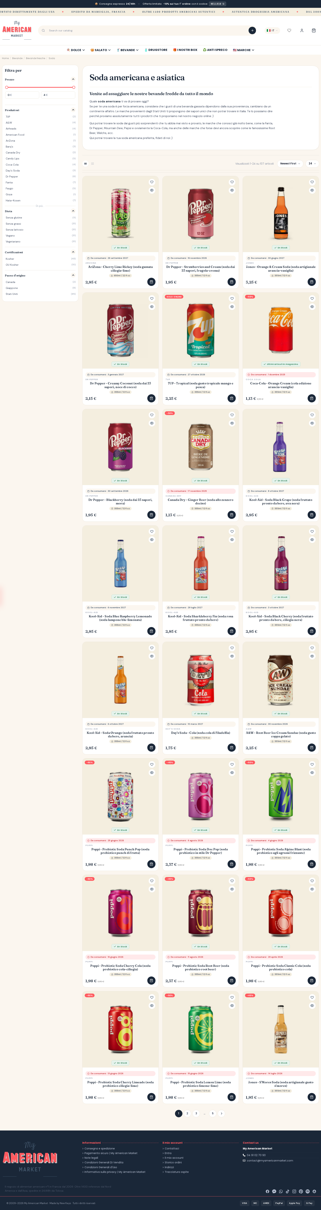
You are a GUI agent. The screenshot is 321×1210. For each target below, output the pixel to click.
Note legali (91, 1158)
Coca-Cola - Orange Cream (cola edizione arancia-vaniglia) (280, 385)
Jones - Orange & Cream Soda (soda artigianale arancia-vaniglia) (281, 268)
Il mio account (174, 1158)
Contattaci (172, 1148)
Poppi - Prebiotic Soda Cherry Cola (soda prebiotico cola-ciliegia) (120, 967)
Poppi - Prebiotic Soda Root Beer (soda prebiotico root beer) (200, 967)
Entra (168, 1153)
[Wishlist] (289, 30)
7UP (168, 379)
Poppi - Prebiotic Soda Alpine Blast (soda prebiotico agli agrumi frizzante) (281, 851)
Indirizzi (169, 1167)
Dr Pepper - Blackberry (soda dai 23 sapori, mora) (120, 501)
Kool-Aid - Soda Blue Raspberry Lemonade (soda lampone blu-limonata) (120, 618)
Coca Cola (253, 379)
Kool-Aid (252, 495)
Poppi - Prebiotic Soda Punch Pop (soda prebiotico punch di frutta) (120, 851)
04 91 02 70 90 (256, 1155)
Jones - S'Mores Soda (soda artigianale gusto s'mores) (280, 1084)
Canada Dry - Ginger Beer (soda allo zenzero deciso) (200, 501)
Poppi (89, 845)
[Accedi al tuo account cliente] (302, 30)
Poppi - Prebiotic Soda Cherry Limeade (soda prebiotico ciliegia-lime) (120, 1084)
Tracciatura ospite (177, 1172)
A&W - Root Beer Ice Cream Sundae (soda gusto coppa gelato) (281, 734)
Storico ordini (173, 1162)
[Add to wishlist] (152, 182)
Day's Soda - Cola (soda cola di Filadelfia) (200, 733)
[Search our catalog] (252, 30)
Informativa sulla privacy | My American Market (115, 1172)
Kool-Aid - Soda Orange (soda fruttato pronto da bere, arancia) (120, 734)
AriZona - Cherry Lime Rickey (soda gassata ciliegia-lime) (120, 268)
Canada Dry (173, 495)
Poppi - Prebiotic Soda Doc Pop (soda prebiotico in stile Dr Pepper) (201, 851)
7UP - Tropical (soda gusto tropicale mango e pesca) (200, 385)
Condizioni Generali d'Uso (101, 1167)
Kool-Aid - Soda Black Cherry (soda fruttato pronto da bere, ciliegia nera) (281, 618)
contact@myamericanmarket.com (270, 1160)
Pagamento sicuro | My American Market (111, 1153)
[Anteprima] (152, 190)
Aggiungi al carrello (151, 282)
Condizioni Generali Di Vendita (104, 1162)
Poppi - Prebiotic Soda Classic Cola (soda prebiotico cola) (281, 967)
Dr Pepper (172, 262)
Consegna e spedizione (100, 1148)
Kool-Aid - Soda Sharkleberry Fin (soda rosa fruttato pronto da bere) (200, 618)
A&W (249, 728)
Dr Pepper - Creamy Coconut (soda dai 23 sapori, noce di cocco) (120, 385)
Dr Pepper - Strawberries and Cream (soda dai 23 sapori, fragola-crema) (200, 268)
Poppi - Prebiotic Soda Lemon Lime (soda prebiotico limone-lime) (200, 1084)
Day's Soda (173, 728)
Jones (250, 262)
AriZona (90, 262)
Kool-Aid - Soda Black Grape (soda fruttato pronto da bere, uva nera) (280, 501)
